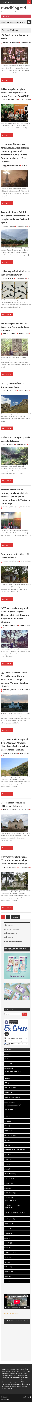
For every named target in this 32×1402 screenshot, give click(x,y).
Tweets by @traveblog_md (11, 1313)
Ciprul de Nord (9, 1088)
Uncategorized (9, 1272)
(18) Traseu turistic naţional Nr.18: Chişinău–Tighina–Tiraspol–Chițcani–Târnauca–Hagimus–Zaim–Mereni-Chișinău (15, 615)
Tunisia (6, 1257)
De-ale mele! (8, 1102)
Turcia (6, 1262)
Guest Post (7, 1145)
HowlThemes (5, 1399)
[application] (17, 1301)
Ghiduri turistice (10, 1135)
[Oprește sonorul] (25, 1307)
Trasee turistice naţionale (14, 1212)
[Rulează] (6, 1307)
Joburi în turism (9, 1174)
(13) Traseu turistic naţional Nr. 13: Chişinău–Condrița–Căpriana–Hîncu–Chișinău (14, 860)
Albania (6, 1054)
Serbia (6, 1238)
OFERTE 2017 (7, 1224)
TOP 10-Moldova (9, 1252)
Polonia (7, 1228)
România (7, 1233)
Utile (6, 1281)
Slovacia (7, 1243)
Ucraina (7, 1267)
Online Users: (8, 925)
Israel (6, 1164)
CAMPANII (7, 1068)
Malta (6, 1188)
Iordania (7, 1155)
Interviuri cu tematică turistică (15, 1150)
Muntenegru (8, 1219)
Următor (15, 917)
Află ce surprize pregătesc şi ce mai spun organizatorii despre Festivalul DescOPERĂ (15, 93)
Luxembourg (8, 1178)
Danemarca (8, 1092)
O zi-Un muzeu (9, 1201)
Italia (6, 1169)
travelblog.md (13, 8)
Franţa (6, 1126)
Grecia (6, 1140)
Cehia (6, 1078)
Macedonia (8, 1183)
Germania (7, 1131)
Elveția (6, 1121)
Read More (6, 80)
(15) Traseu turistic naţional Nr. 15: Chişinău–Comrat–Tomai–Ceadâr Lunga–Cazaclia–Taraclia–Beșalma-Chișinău (15, 679)
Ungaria (7, 1276)
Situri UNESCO (9, 1110)
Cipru (6, 1083)
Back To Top (25, 1397)
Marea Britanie (9, 1193)
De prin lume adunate (11, 1097)
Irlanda (7, 1159)
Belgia (6, 1059)
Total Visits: (7, 933)
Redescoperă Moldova (12, 1071)
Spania (6, 1248)
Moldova (7, 1198)
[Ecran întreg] (28, 1307)
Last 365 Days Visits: (10, 929)
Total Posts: (7, 937)
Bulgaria (7, 1064)
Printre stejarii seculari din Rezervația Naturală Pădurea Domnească (15, 327)
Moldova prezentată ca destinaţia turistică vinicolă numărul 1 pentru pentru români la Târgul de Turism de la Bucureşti (15, 496)
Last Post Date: (8, 941)
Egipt (6, 1116)
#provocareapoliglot (12, 1105)
